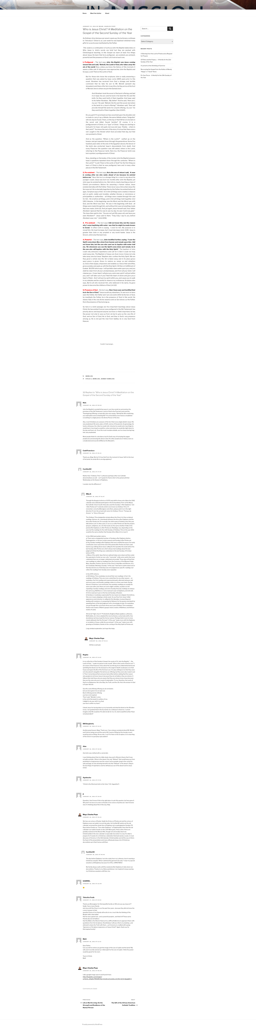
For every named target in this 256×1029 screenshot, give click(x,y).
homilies (89, 376)
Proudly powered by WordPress (92, 1024)
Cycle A (89, 379)
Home (84, 13)
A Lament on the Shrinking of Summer (153, 65)
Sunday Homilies (108, 379)
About (107, 13)
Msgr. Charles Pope (107, 26)
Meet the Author (95, 13)
